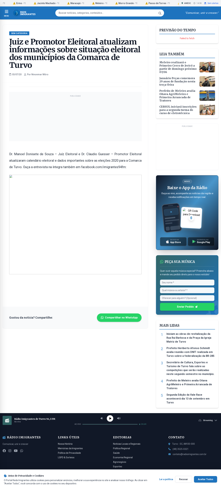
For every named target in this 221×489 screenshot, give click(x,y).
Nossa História (65, 444)
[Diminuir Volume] (102, 418)
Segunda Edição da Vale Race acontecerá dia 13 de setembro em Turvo (188, 398)
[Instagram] (9, 451)
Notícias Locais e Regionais (126, 444)
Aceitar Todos (205, 479)
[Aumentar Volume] (118, 418)
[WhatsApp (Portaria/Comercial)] (21, 451)
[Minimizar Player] (216, 420)
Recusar (183, 479)
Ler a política (166, 479)
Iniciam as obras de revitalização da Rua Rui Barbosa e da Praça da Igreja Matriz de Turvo (188, 337)
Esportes (117, 466)
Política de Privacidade (69, 453)
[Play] (110, 418)
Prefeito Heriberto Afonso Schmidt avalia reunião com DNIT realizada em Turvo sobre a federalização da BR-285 (190, 352)
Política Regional (121, 448)
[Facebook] (4, 451)
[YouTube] (16, 451)
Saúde (116, 453)
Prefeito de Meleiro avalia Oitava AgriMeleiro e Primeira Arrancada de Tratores (189, 384)
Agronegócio (119, 462)
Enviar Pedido (185, 306)
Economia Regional (123, 457)
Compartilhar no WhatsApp (121, 317)
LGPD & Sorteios (66, 457)
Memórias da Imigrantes (70, 448)
